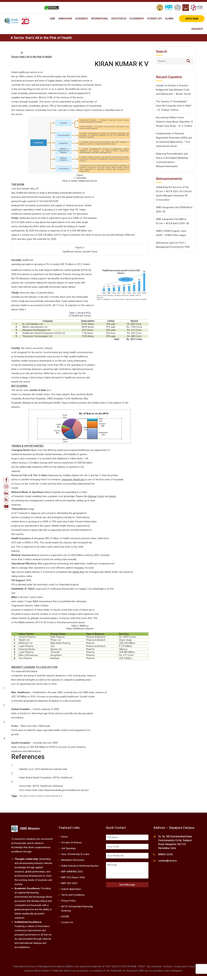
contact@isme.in (167, 860)
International (99, 18)
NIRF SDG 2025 (69, 883)
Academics (81, 18)
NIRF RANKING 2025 (72, 871)
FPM (187, 246)
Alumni (169, 18)
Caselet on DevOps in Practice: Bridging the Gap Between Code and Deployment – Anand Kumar (173, 89)
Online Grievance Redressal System (80, 865)
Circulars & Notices (71, 842)
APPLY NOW (191, 18)
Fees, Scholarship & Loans (75, 854)
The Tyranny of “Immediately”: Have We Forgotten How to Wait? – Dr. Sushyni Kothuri (173, 105)
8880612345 (165, 854)
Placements (137, 18)
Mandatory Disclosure (72, 860)
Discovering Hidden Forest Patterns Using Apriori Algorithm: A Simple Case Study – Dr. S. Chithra (174, 121)
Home (64, 836)
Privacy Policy (68, 900)
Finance (40, 796)
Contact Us (67, 922)
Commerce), (177, 246)
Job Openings (68, 848)
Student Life (154, 18)
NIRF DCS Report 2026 (73, 877)
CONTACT (35, 7)
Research (197, 29)
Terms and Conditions (73, 894)
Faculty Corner (27, 796)
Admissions (65, 18)
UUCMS (65, 916)
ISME (52, 18)
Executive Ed (118, 18)
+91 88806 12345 (17, 7)
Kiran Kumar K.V (53, 796)
